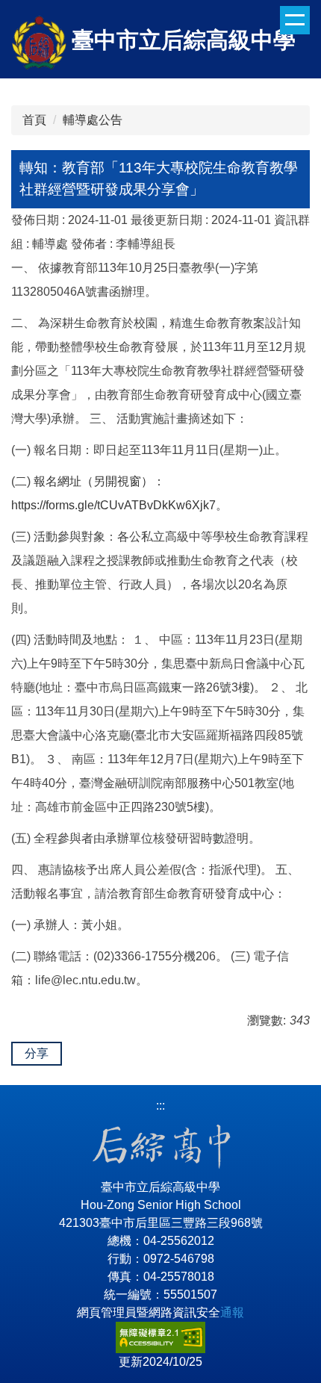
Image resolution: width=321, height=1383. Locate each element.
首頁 (34, 120)
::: (160, 1105)
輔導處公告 (92, 120)
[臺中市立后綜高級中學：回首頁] (39, 45)
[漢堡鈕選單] (295, 20)
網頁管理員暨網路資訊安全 (160, 1312)
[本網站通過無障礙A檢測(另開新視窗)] (160, 1336)
